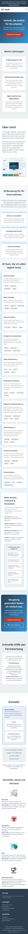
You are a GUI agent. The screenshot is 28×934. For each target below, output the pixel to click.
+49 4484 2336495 (14, 756)
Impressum (5, 917)
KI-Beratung (5, 906)
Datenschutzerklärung (14, 5)
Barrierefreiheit (6, 920)
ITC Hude (5, 9)
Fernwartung (5, 910)
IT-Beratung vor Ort (7, 905)
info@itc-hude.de (14, 759)
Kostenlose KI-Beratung (14, 620)
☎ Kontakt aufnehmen (14, 625)
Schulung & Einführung (8, 908)
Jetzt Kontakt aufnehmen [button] (14, 34)
